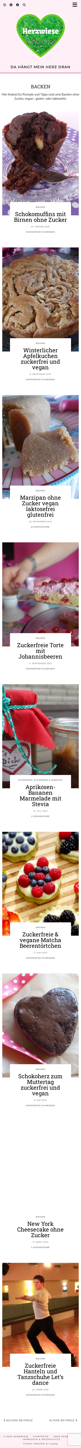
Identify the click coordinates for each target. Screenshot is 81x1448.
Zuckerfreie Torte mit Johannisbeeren (40, 650)
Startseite (41, 1436)
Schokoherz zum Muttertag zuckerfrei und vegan (40, 1084)
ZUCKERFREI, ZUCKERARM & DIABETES (40, 780)
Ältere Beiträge (62, 1420)
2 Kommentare (40, 816)
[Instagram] (4, 5)
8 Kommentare (40, 527)
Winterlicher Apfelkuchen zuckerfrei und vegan (40, 358)
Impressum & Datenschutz (41, 1439)
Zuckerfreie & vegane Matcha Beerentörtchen (40, 940)
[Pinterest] (11, 5)
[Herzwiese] (40, 33)
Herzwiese (21, 1436)
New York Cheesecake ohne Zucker (40, 1229)
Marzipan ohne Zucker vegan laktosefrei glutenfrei (40, 506)
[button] (76, 5)
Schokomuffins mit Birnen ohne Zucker (40, 216)
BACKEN (40, 207)
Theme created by (40, 1443)
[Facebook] (17, 5)
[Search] (24, 5)
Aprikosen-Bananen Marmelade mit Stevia (40, 795)
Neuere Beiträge (19, 1420)
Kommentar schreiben (40, 232)
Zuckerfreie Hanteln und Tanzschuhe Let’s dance (40, 1374)
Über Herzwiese (65, 1436)
